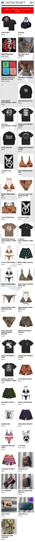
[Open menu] (2, 3)
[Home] (15, 2)
